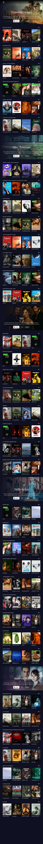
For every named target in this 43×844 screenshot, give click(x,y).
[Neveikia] (36, 53)
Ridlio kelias (21, 489)
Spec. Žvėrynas (21, 147)
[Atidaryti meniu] (4, 2)
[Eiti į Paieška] (39, 2)
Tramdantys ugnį (21, 12)
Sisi (21, 318)
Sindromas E (21, 678)
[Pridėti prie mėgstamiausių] (22, 21)
